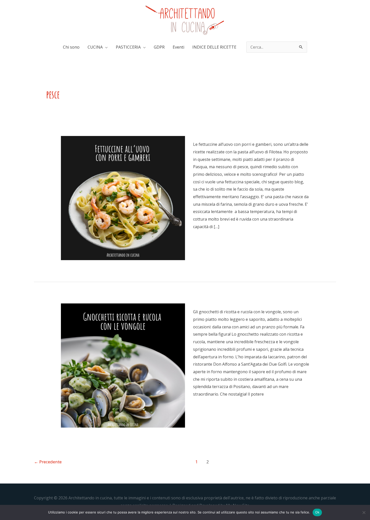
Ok (317, 512)
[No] (363, 512)
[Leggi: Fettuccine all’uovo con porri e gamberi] (123, 197)
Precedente (48, 462)
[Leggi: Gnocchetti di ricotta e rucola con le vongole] (123, 365)
